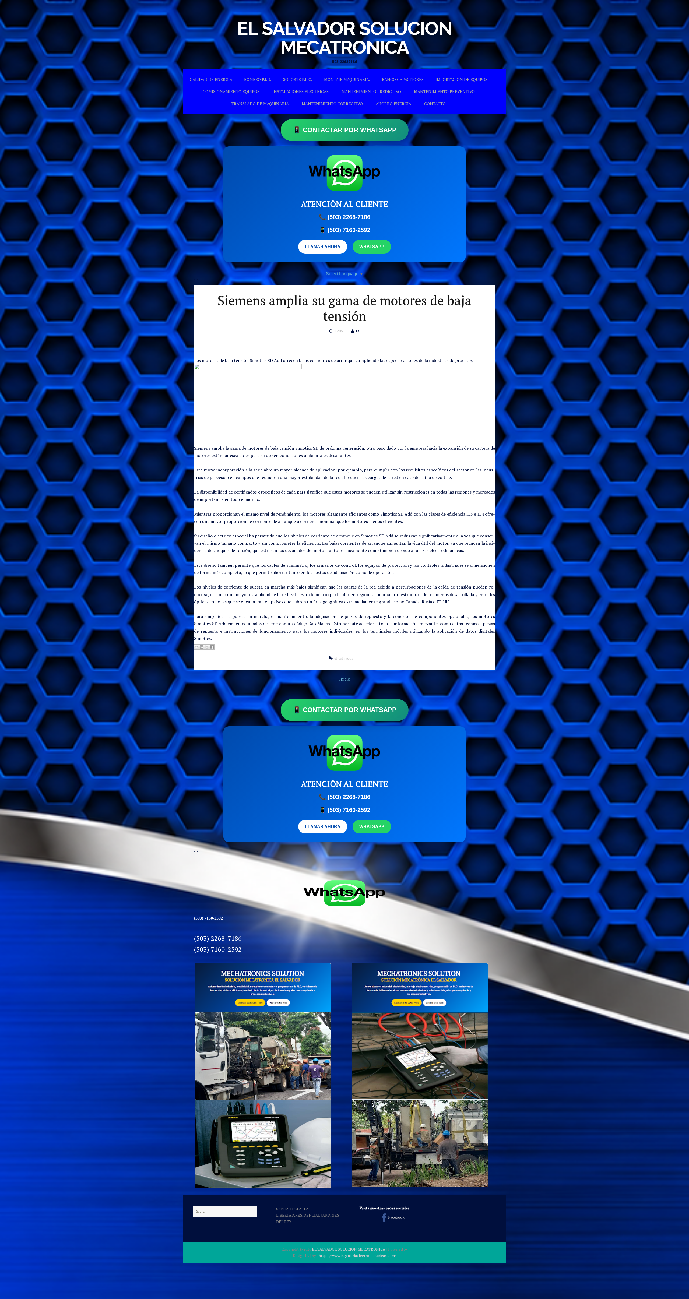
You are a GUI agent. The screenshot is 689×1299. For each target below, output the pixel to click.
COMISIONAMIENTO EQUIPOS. (232, 91)
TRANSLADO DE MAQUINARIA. (260, 103)
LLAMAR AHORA (322, 246)
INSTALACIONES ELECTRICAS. (301, 91)
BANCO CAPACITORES (403, 79)
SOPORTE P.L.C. (297, 79)
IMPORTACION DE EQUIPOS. (461, 79)
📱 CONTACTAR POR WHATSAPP (344, 129)
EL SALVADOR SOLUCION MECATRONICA (344, 37)
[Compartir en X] (206, 647)
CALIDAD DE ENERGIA (211, 79)
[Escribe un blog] (201, 647)
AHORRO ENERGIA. (394, 103)
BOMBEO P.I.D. (257, 79)
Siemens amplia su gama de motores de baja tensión (344, 308)
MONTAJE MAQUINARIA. (347, 79)
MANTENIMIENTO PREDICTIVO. (372, 91)
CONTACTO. (435, 103)
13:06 (338, 330)
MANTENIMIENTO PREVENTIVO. (445, 91)
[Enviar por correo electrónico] (196, 647)
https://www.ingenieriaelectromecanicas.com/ (357, 1255)
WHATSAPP (371, 246)
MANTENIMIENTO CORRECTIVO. (333, 103)
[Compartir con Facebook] (212, 647)
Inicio (344, 679)
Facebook (396, 1217)
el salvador (343, 658)
